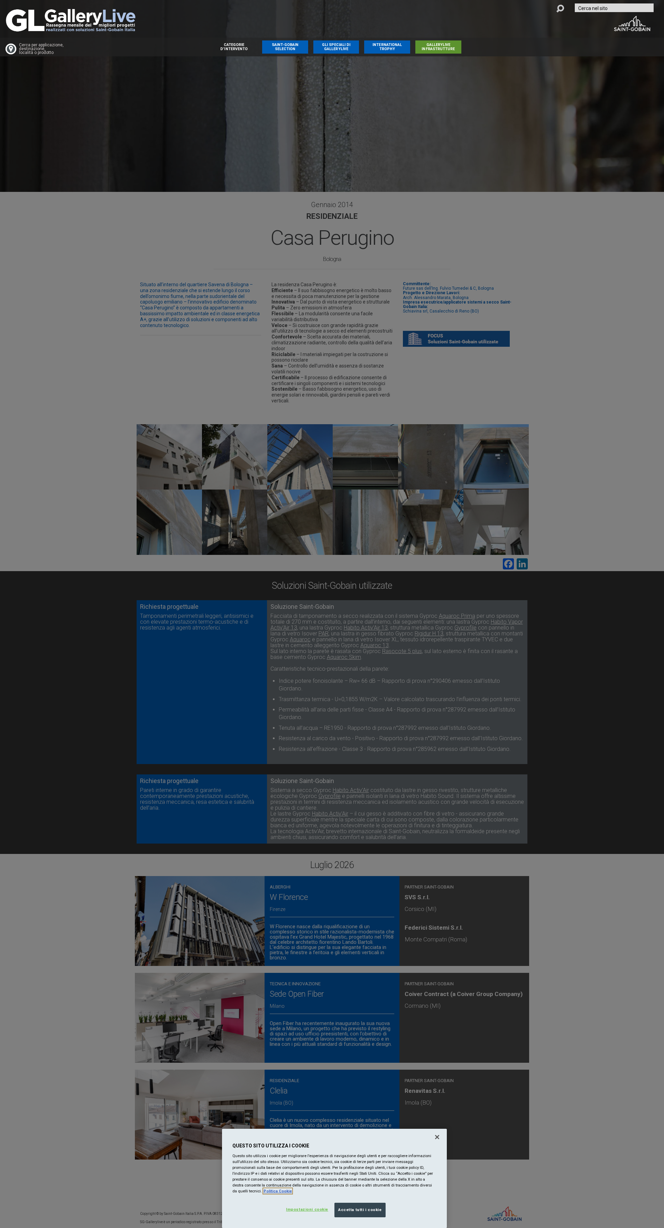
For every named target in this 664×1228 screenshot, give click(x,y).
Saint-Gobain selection (285, 47)
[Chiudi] (437, 1137)
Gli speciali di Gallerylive (336, 47)
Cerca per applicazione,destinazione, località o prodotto (41, 49)
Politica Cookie (278, 1191)
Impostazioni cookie (307, 1209)
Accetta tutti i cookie (360, 1209)
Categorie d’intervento (234, 47)
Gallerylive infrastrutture (438, 47)
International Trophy (387, 47)
